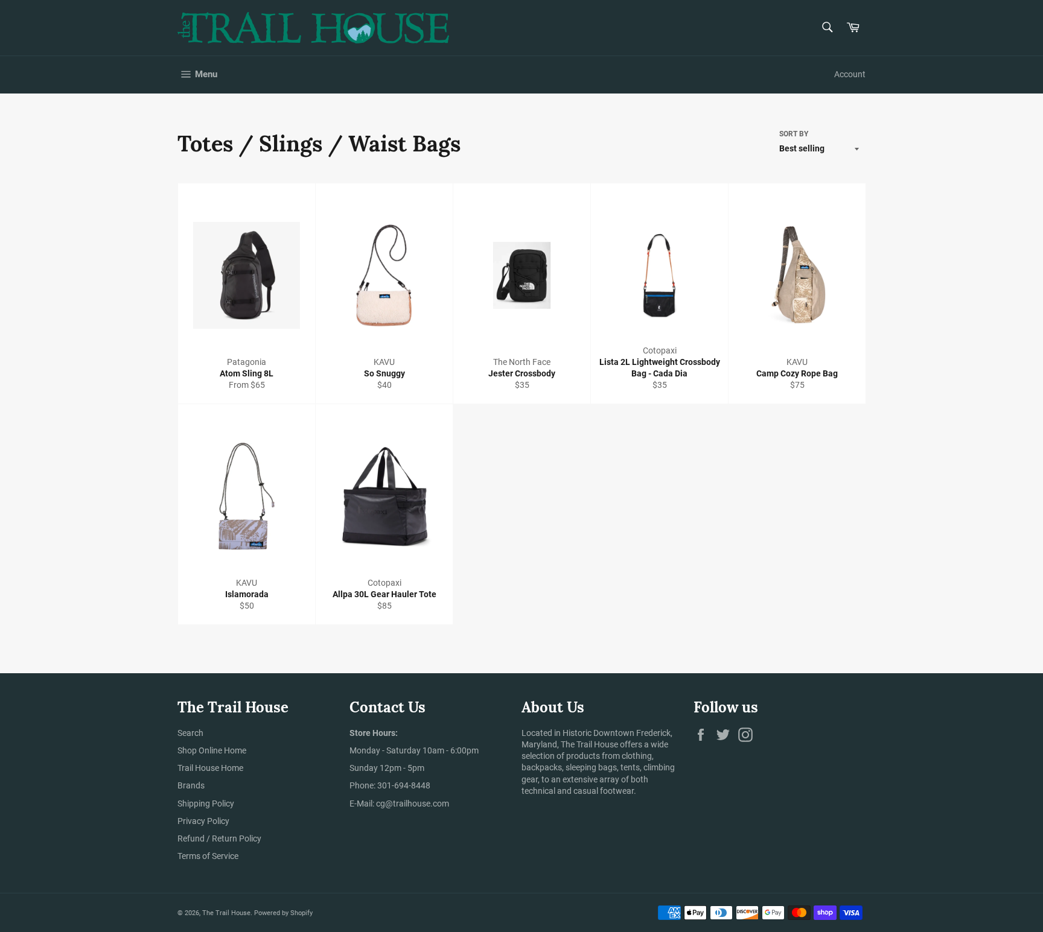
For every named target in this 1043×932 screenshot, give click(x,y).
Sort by (793, 134)
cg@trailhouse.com (412, 803)
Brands (191, 785)
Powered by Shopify (283, 913)
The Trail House (226, 913)
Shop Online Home (211, 750)
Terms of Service (207, 856)
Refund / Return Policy (219, 838)
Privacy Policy (203, 821)
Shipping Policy (205, 803)
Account (850, 74)
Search (190, 733)
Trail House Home (210, 768)
